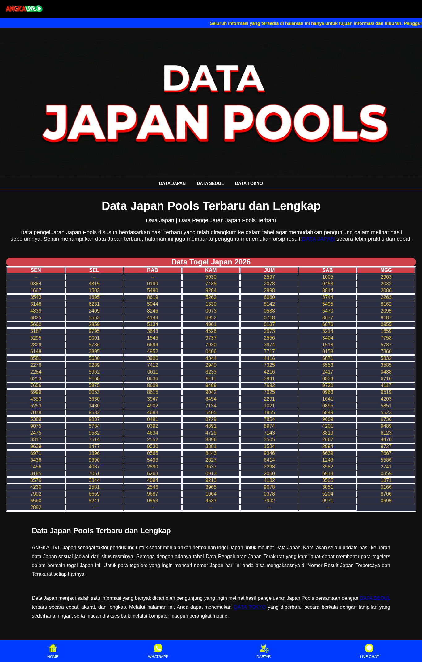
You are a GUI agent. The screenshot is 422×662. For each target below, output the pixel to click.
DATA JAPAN (172, 183)
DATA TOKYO (249, 183)
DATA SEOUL (210, 183)
